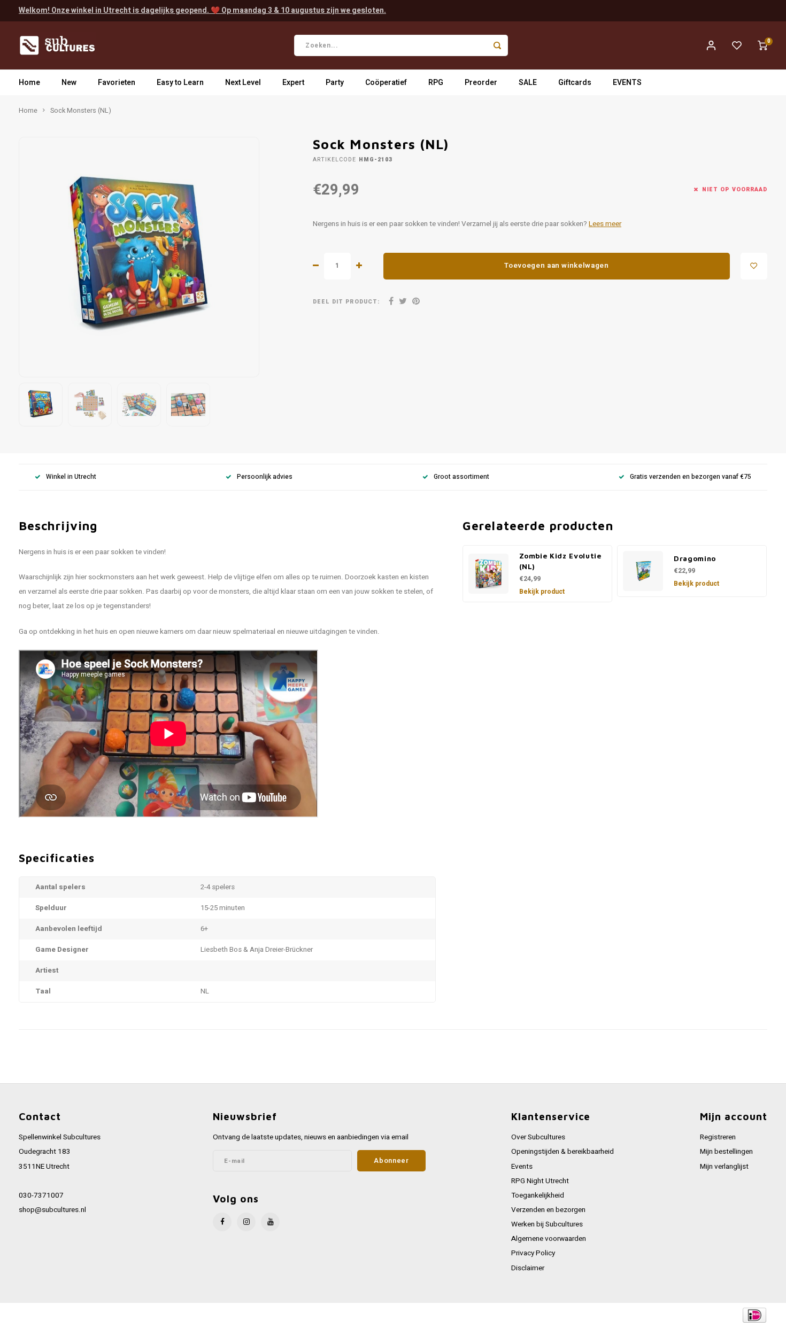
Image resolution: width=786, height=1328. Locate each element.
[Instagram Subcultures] (246, 1222)
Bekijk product (542, 591)
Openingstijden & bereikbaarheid (562, 1151)
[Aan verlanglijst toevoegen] (754, 266)
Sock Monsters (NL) (80, 110)
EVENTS (627, 82)
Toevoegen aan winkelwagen (556, 265)
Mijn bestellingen (726, 1151)
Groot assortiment (461, 477)
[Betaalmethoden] (753, 1315)
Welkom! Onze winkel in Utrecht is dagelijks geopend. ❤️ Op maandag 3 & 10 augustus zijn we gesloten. (202, 10)
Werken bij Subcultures (547, 1224)
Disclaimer (527, 1268)
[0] (762, 45)
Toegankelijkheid (537, 1195)
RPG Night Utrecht (540, 1181)
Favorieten (116, 82)
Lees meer (605, 224)
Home (29, 82)
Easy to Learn (180, 82)
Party (335, 82)
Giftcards (574, 82)
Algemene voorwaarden (548, 1238)
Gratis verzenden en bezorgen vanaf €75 (690, 477)
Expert (293, 82)
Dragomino (695, 558)
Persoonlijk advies (264, 477)
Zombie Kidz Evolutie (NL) (560, 561)
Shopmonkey (234, 1315)
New (68, 82)
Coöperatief (386, 82)
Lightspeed (163, 1315)
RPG (435, 82)
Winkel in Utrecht (71, 477)
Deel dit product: (346, 302)
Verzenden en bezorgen (548, 1210)
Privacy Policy (533, 1253)
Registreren (718, 1137)
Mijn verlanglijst (724, 1166)
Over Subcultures (538, 1137)
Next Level (243, 82)
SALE (528, 82)
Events (522, 1166)
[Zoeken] (497, 45)
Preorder (481, 82)
